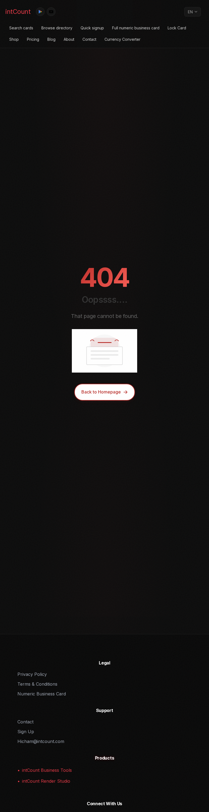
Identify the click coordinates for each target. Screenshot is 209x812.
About (69, 39)
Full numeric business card (135, 28)
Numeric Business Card (41, 694)
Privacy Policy (32, 674)
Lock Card (177, 28)
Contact (89, 39)
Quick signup (92, 28)
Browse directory (56, 28)
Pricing (33, 39)
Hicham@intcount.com (40, 741)
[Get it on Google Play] (40, 11)
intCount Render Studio (46, 781)
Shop (14, 39)
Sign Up (25, 731)
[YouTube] (51, 11)
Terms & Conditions (37, 684)
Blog (51, 39)
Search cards (21, 28)
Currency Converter (122, 39)
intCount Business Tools (47, 770)
